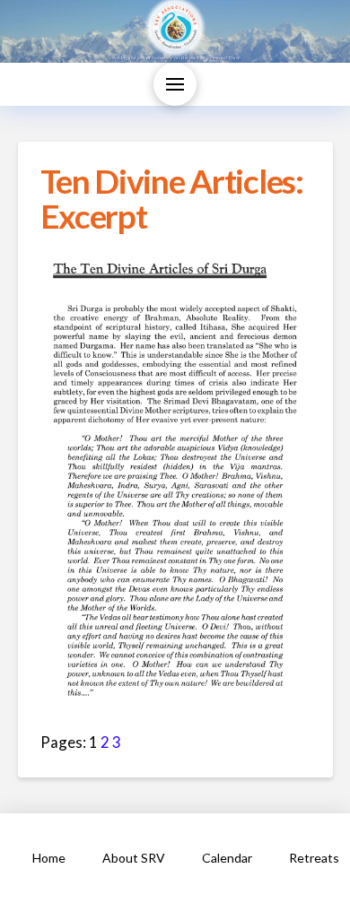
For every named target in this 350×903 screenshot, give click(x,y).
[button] (175, 84)
